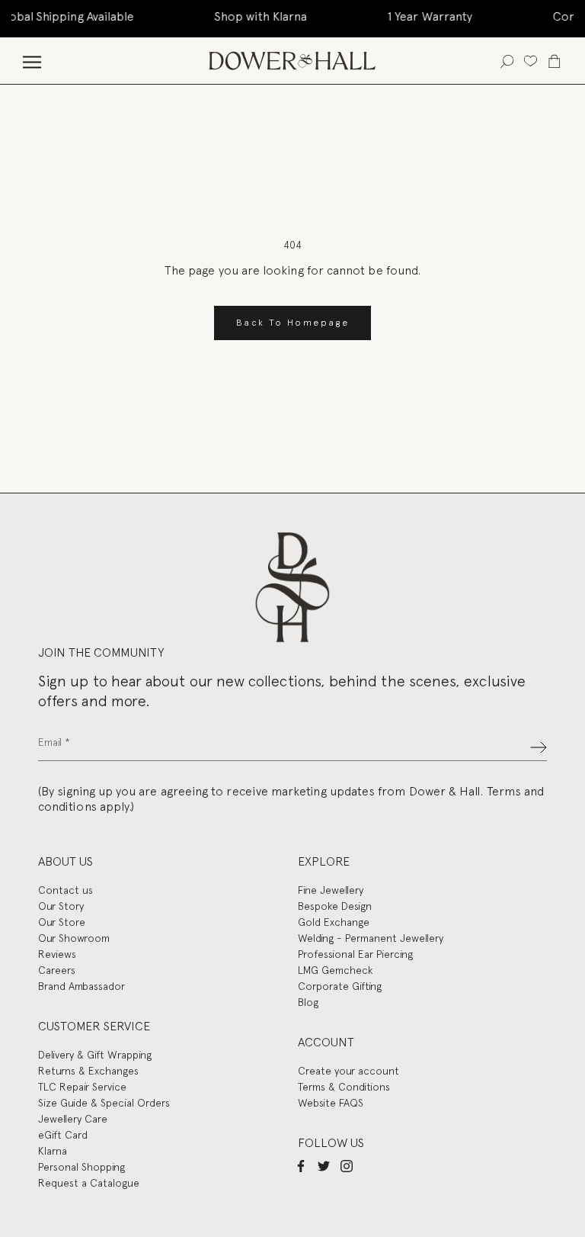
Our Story (61, 906)
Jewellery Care (72, 1119)
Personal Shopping (81, 1167)
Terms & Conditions (344, 1087)
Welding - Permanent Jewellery (370, 938)
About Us (65, 861)
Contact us (65, 890)
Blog (308, 1002)
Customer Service (94, 1026)
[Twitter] (324, 1166)
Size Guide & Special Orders (104, 1103)
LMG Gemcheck (335, 970)
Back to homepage (292, 322)
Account (326, 1042)
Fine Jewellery (330, 890)
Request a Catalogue (88, 1183)
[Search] (507, 60)
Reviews (57, 954)
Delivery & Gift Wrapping (95, 1055)
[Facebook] (301, 1166)
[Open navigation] (32, 61)
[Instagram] (346, 1166)
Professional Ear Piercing (355, 954)
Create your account (348, 1071)
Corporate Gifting (340, 986)
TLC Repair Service (82, 1087)
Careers (56, 970)
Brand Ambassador (81, 986)
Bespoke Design (335, 906)
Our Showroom (74, 938)
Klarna (52, 1151)
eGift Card (63, 1135)
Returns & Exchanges (88, 1071)
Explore (324, 861)
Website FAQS (330, 1103)
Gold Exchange (333, 922)
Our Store (61, 922)
